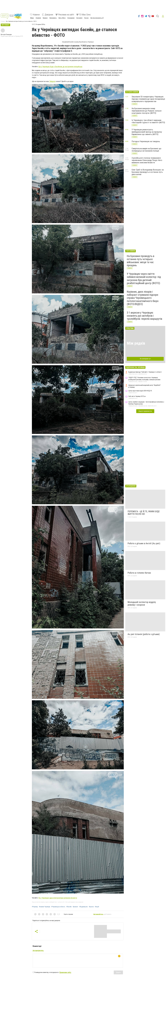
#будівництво (83, 907)
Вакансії (45, 18)
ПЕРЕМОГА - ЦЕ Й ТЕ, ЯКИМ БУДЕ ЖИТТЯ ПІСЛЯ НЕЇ (144, 512)
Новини (36, 15)
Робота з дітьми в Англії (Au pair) (144, 543)
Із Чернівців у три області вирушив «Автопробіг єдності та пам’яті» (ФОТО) (148, 121)
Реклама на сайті (66, 15)
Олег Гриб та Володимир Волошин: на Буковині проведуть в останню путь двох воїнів (148, 172)
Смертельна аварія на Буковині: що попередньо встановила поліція (146, 149)
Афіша (32, 18)
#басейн (69, 907)
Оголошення (70, 18)
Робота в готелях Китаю (139, 572)
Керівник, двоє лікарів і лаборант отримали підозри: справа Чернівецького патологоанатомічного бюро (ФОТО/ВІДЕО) (143, 298)
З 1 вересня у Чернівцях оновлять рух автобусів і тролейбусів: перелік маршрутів (144, 315)
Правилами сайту (65, 972)
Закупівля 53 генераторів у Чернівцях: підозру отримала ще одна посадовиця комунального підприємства (148, 98)
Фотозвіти (79, 18)
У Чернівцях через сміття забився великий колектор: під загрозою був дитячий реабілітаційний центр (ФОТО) (144, 278)
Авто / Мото (62, 18)
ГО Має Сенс (85, 15)
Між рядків (136, 343)
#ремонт (75, 907)
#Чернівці (35, 907)
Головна (3, 21)
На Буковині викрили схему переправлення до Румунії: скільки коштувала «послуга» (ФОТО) (146, 110)
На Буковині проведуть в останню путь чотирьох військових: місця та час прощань (140, 260)
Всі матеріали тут (145, 359)
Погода (86, 18)
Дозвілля (38, 18)
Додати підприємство (145, 411)
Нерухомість (53, 18)
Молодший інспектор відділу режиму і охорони (142, 603)
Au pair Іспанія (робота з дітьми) (144, 634)
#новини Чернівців (44, 907)
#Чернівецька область (58, 907)
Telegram (52, 81)
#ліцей (97, 907)
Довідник (49, 15)
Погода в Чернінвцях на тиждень (146, 141)
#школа (91, 907)
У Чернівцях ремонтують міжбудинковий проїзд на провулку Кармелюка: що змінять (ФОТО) (147, 131)
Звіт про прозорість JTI (97, 18)
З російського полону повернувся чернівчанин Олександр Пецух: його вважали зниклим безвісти (147, 160)
